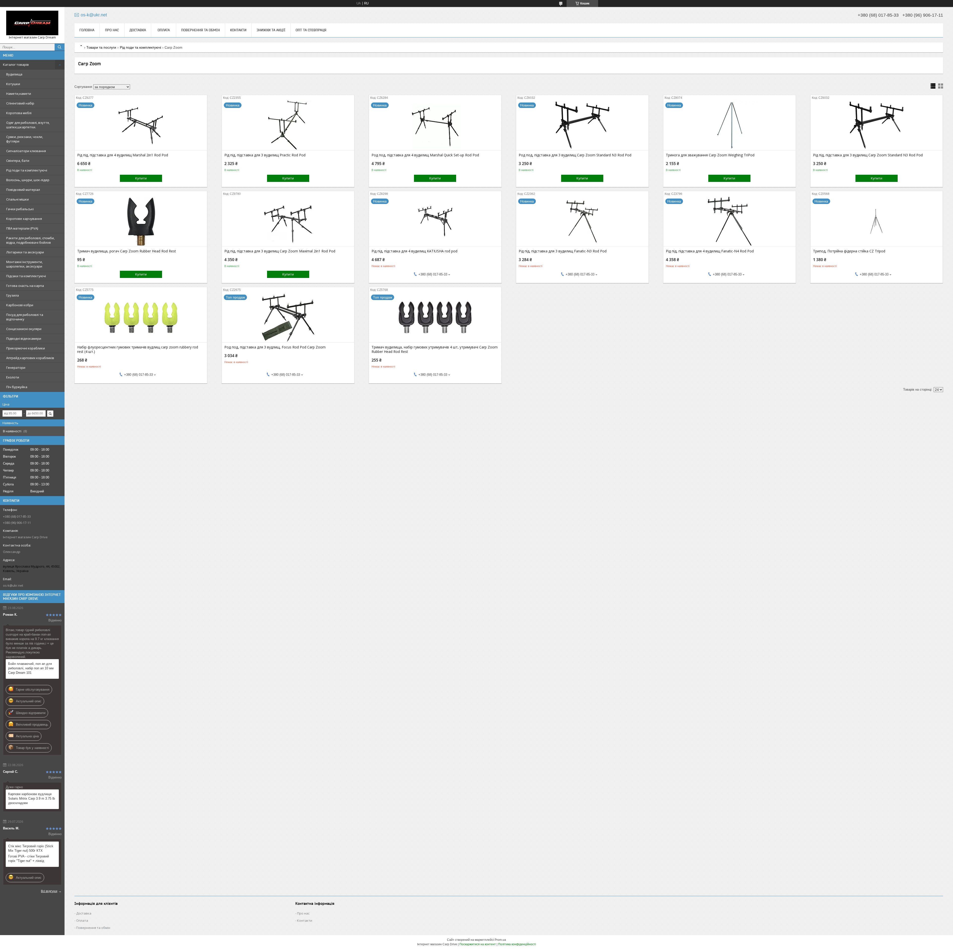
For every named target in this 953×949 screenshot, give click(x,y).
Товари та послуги (101, 47)
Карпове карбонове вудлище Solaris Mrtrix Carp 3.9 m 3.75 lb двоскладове (31, 798)
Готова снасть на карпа (25, 285)
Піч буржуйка (16, 387)
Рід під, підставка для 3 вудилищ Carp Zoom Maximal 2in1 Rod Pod (279, 251)
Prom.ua (500, 940)
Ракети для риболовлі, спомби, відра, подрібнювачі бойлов (30, 240)
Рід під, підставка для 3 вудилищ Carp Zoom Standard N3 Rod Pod (868, 155)
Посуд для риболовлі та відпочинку (24, 316)
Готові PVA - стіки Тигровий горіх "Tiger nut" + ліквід (28, 858)
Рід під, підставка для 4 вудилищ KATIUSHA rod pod (414, 251)
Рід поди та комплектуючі (26, 170)
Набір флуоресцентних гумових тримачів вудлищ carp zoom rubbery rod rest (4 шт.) (137, 349)
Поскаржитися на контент (477, 944)
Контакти (238, 30)
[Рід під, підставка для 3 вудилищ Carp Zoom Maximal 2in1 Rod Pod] (288, 221)
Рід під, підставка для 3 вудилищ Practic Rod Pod (265, 155)
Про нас (112, 30)
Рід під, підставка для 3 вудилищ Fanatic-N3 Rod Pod (563, 251)
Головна (86, 30)
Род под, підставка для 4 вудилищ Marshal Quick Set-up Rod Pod (425, 155)
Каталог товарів (16, 64)
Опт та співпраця (311, 30)
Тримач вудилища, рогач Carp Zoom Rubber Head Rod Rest (126, 251)
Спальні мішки (17, 199)
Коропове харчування (24, 218)
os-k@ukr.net (13, 585)
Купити (141, 178)
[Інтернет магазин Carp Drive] (32, 23)
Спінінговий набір (20, 103)
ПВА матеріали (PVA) (22, 228)
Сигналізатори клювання (26, 151)
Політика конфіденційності (517, 944)
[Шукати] (60, 47)
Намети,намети (18, 93)
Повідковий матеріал (23, 189)
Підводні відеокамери (23, 338)
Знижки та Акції (271, 30)
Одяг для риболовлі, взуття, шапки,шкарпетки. (28, 124)
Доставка (138, 30)
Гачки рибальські (20, 209)
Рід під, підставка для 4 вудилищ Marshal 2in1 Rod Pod (122, 155)
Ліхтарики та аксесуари (25, 252)
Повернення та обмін (200, 30)
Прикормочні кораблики (25, 348)
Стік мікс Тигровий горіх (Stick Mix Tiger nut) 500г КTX (30, 848)
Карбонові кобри (19, 305)
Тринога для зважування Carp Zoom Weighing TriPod (710, 155)
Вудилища (14, 74)
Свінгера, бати (17, 160)
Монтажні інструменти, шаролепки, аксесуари (24, 264)
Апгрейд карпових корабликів (30, 358)
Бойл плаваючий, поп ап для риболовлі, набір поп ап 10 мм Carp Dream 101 (31, 668)
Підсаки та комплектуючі (26, 276)
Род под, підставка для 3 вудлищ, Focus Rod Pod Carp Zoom (275, 347)
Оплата (164, 30)
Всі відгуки (49, 891)
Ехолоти (12, 377)
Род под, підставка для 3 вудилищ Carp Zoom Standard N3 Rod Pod (575, 155)
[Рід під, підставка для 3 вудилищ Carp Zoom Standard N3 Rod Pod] (877, 125)
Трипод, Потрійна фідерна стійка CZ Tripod (849, 251)
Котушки (13, 84)
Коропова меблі (19, 113)
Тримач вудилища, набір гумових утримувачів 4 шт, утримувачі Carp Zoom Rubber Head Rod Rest (435, 349)
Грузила (12, 295)
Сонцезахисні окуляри (23, 329)
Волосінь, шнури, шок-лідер (27, 180)
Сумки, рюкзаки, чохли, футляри (24, 139)
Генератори (15, 367)
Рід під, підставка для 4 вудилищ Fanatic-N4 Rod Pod (710, 251)
